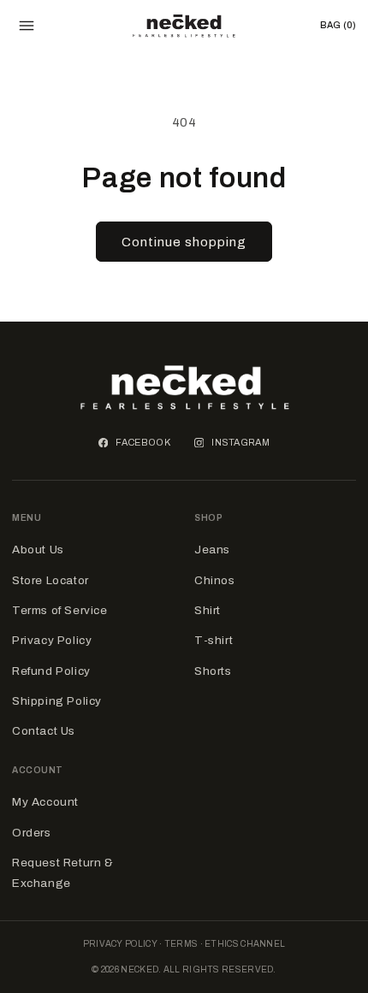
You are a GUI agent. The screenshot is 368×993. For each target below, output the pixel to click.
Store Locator (50, 580)
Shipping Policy (57, 701)
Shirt (207, 610)
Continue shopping (184, 242)
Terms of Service (60, 610)
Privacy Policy (52, 640)
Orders (31, 832)
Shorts (213, 671)
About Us (38, 549)
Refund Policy (51, 671)
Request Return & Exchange (63, 873)
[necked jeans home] (184, 26)
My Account (45, 801)
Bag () (338, 25)
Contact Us (43, 730)
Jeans (212, 549)
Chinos (214, 580)
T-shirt (213, 640)
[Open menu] (26, 25)
